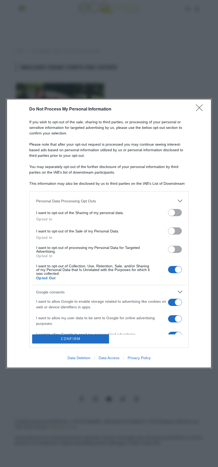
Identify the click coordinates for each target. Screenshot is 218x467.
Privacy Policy (139, 358)
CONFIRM (71, 339)
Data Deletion (79, 358)
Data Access (109, 358)
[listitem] (109, 201)
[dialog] (109, 233)
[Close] (201, 109)
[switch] (175, 212)
